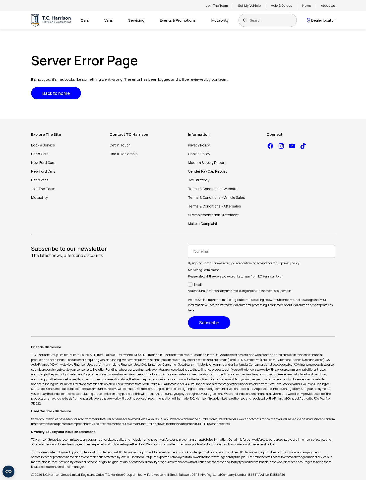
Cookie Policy (199, 153)
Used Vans (40, 180)
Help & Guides (281, 5)
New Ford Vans (43, 171)
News (306, 5)
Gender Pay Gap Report (207, 171)
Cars (85, 20)
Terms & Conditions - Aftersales (214, 206)
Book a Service (43, 145)
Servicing (136, 20)
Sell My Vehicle (249, 5)
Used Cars (40, 153)
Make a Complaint (202, 223)
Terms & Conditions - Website (213, 188)
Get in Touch (120, 145)
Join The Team (217, 5)
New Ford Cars (43, 162)
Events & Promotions (178, 20)
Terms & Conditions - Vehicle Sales (216, 197)
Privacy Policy (199, 145)
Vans (108, 20)
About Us (328, 5)
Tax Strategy (198, 180)
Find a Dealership (124, 153)
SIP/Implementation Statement (213, 214)
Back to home (56, 93)
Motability (220, 20)
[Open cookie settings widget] (8, 472)
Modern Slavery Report (207, 162)
